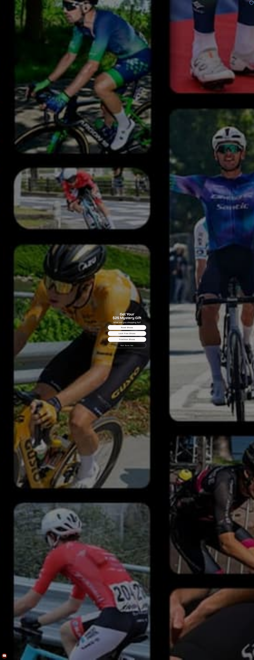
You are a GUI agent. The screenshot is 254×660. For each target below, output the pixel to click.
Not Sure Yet (127, 345)
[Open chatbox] (4, 656)
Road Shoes (127, 327)
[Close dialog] (251, 2)
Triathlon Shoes (127, 339)
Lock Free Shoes (127, 333)
